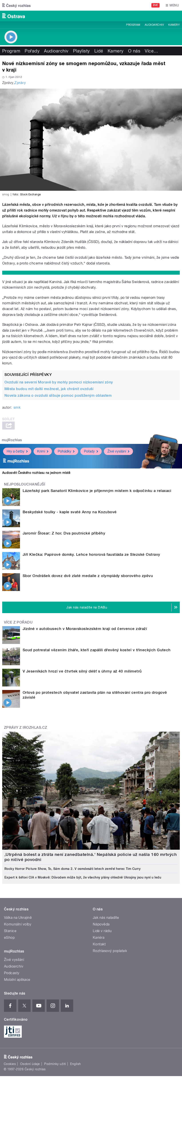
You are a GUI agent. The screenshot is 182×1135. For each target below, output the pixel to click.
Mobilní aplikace (17, 980)
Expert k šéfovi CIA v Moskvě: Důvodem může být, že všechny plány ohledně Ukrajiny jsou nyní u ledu (82, 877)
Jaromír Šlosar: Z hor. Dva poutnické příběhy (64, 533)
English (75, 1064)
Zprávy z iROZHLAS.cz (25, 727)
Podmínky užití (55, 1064)
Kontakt (99, 944)
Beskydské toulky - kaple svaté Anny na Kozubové (70, 512)
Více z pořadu (18, 622)
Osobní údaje (30, 1064)
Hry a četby (15, 451)
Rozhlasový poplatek (110, 951)
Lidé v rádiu (102, 931)
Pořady (32, 51)
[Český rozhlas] (16, 5)
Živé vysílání (116, 451)
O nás (134, 51)
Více (151, 51)
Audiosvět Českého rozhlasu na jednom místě (36, 472)
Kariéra (98, 937)
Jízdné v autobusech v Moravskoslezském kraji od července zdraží (85, 628)
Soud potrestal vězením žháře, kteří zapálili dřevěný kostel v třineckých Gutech (97, 650)
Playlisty (81, 51)
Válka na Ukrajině (18, 917)
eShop (9, 937)
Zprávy (20, 83)
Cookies (10, 1064)
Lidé (98, 51)
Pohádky (64, 451)
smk (17, 407)
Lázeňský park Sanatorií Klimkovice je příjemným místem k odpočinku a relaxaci (97, 490)
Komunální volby (17, 924)
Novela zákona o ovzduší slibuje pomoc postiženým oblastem (58, 395)
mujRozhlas (12, 440)
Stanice (10, 931)
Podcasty (12, 973)
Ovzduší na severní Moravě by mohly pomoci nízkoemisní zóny (58, 382)
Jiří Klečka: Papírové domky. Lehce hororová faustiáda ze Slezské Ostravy (91, 554)
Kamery (174, 24)
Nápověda (101, 924)
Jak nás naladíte (106, 917)
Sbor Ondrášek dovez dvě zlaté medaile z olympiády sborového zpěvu (88, 575)
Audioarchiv (154, 24)
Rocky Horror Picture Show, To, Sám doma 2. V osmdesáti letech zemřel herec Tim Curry (72, 869)
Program (133, 24)
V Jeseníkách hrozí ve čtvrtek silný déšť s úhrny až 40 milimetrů (82, 671)
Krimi (41, 451)
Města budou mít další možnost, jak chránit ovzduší (48, 389)
